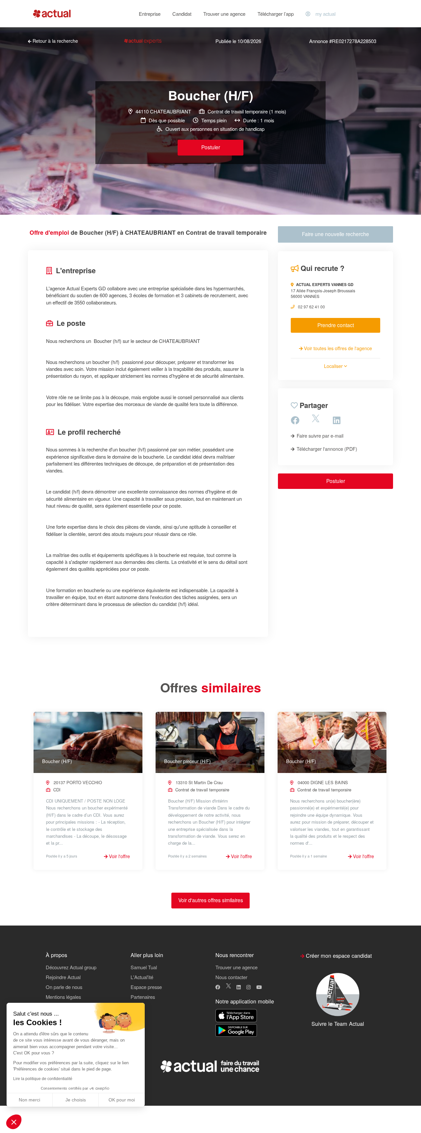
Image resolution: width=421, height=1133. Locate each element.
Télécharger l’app (276, 13)
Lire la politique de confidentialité (42, 1078)
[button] (14, 1122)
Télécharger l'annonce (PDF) (326, 449)
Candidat (181, 13)
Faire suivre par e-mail (319, 435)
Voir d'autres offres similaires (210, 900)
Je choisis (75, 1099)
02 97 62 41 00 (311, 306)
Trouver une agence (224, 13)
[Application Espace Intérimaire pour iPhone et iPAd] (236, 1015)
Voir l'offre (119, 856)
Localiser (334, 366)
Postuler (210, 147)
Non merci (29, 1099)
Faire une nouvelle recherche (335, 233)
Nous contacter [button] (231, 977)
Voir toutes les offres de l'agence (337, 348)
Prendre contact (335, 324)
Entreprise (150, 13)
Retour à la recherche (54, 40)
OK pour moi (122, 1099)
